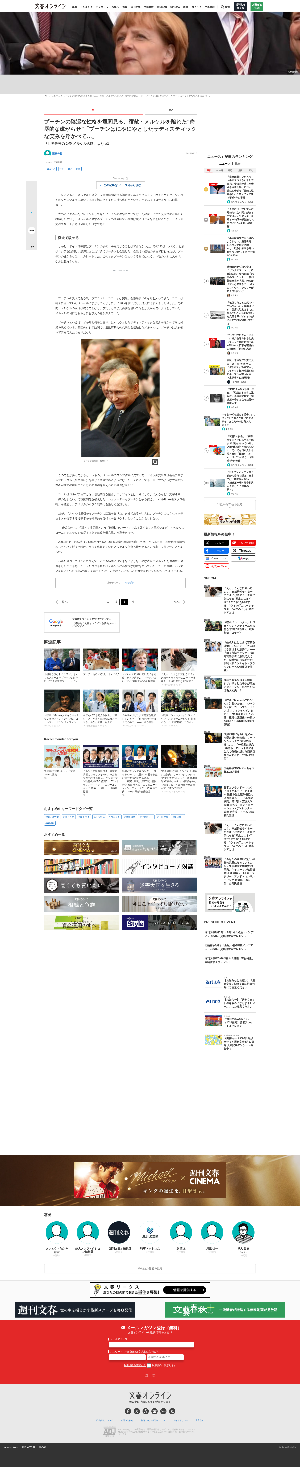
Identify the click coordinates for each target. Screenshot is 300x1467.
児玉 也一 (234, 231)
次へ (176, 602)
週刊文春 (135, 7)
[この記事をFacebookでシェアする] (31, 198)
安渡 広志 (229, 429)
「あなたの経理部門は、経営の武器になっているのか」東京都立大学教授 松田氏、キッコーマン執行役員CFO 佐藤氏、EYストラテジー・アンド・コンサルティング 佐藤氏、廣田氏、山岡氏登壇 (101, 783)
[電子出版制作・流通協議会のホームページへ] (109, 1431)
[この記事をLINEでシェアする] (31, 220)
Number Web (10, 1447)
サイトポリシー (180, 1420)
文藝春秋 (149, 7)
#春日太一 (178, 817)
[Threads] (146, 1411)
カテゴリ (101, 7)
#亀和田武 (129, 817)
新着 (74, 7)
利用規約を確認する (135, 1365)
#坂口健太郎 (52, 817)
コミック (196, 7)
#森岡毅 (49, 823)
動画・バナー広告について (153, 1420)
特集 (114, 7)
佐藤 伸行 (57, 153)
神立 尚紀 (234, 259)
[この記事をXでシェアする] (31, 187)
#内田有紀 (114, 817)
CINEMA (175, 7)
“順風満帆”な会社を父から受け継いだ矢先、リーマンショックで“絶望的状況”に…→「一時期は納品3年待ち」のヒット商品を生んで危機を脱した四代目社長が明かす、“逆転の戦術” (179, 781)
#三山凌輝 (162, 817)
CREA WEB (28, 1447)
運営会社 (199, 1420)
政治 (70, 169)
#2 (171, 110)
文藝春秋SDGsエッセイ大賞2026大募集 (59, 774)
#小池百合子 (146, 817)
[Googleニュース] (154, 1411)
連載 (124, 7)
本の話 (42, 1447)
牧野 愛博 (234, 295)
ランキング (86, 7)
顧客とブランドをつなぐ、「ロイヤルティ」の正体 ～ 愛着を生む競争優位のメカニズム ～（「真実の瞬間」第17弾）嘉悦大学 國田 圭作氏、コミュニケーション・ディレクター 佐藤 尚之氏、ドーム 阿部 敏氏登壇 (139, 783)
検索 (227, 7)
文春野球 (210, 7)
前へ (64, 602)
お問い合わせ (126, 1420)
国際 (78, 169)
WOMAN (162, 7)
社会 (62, 169)
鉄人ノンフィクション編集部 (242, 202)
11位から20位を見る (230, 504)
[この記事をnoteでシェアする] (31, 231)
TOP (46, 96)
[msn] (163, 1411)
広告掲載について (104, 1420)
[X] (137, 1411)
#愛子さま (84, 817)
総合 (237, 163)
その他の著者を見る (150, 1268)
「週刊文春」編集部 (239, 382)
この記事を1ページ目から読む (122, 185)
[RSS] (172, 1411)
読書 (185, 7)
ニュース (56, 96)
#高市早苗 (99, 817)
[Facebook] (128, 1411)
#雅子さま (68, 817)
